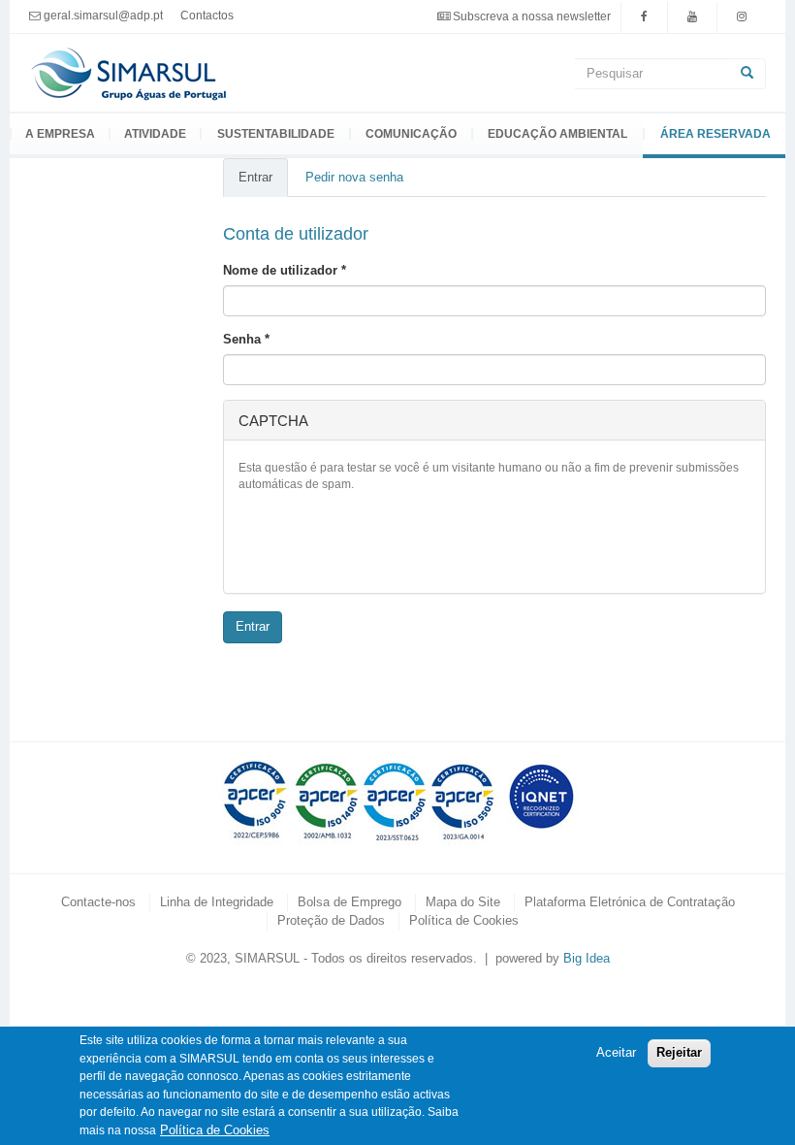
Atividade (155, 134)
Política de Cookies (464, 920)
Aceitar (616, 1052)
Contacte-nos (98, 902)
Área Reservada (715, 134)
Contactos (207, 15)
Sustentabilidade (275, 134)
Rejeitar (679, 1052)
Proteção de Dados (331, 920)
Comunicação (411, 134)
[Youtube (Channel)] (692, 16)
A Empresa (60, 134)
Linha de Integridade (216, 902)
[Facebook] (644, 16)
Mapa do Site (463, 902)
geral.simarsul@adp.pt (103, 15)
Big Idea (586, 958)
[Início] (129, 71)
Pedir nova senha (354, 177)
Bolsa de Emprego (349, 902)
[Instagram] (741, 16)
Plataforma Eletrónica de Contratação (630, 902)
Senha (246, 339)
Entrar (263, 184)
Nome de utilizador (284, 270)
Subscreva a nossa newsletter (532, 16)
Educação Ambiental (557, 134)
